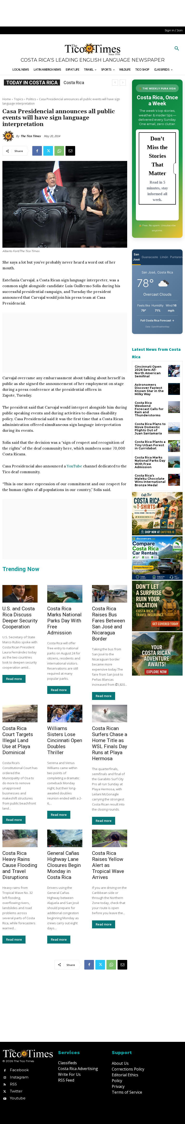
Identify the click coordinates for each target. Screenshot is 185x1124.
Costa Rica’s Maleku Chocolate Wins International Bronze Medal (150, 480)
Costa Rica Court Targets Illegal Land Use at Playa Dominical (17, 740)
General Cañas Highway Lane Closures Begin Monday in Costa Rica (64, 865)
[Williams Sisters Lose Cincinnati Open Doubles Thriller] (64, 713)
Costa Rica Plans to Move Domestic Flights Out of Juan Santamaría (150, 428)
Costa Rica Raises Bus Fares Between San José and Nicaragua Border (108, 624)
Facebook (19, 1070)
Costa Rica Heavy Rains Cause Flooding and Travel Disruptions (19, 865)
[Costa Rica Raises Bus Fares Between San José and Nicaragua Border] (109, 594)
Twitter (16, 1091)
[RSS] (4, 1084)
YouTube (74, 466)
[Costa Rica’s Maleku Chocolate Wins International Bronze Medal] (174, 480)
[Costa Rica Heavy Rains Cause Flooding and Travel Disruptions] (20, 838)
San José (136, 257)
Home (6, 99)
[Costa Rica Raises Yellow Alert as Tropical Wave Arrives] (109, 838)
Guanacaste (150, 257)
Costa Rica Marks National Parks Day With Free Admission (64, 621)
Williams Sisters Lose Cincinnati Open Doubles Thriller (64, 740)
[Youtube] (4, 1098)
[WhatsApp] (59, 151)
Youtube (18, 1098)
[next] (123, 83)
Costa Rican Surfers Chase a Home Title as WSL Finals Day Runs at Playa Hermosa (109, 743)
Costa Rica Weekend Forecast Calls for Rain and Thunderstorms (149, 409)
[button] (177, 48)
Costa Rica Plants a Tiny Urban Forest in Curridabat (150, 445)
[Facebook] (37, 151)
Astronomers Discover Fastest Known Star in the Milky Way (149, 389)
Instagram (19, 1077)
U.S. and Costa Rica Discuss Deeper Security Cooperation (20, 618)
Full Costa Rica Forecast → (157, 320)
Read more (14, 679)
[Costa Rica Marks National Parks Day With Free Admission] (64, 594)
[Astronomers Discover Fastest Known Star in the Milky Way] (174, 389)
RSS (13, 1084)
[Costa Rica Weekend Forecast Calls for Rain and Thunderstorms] (174, 407)
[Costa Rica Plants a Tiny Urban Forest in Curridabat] (174, 446)
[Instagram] (4, 1077)
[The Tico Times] (9, 136)
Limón (164, 257)
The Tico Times (30, 136)
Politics (31, 99)
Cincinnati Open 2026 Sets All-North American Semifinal (148, 371)
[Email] (70, 151)
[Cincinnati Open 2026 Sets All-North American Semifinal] (174, 371)
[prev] (115, 83)
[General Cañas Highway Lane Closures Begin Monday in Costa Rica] (64, 838)
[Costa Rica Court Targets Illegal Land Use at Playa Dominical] (20, 713)
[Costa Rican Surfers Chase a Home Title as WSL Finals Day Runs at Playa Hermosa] (109, 713)
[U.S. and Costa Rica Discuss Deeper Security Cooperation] (20, 594)
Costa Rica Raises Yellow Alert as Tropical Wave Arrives (108, 865)
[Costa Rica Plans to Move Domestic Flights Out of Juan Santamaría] (174, 428)
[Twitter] (48, 151)
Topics (18, 99)
